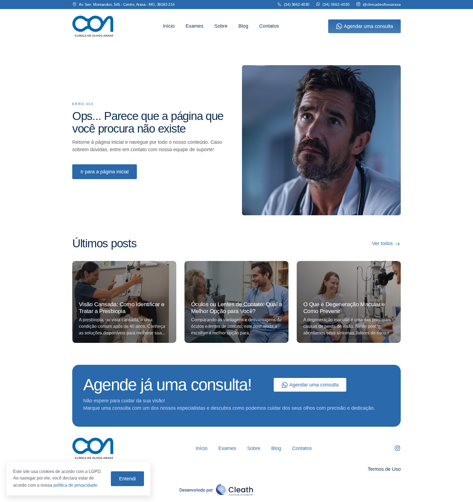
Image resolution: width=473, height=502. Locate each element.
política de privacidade (75, 485)
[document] (236, 251)
